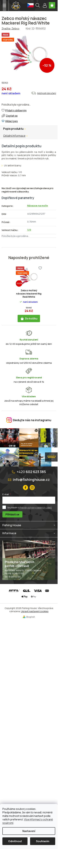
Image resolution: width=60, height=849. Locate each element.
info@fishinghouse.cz (31, 479)
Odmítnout (15, 841)
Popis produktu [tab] (13, 129)
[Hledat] (37, 6)
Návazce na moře (37, 205)
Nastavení (28, 831)
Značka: (10, 28)
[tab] (17, 135)
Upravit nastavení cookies (34, 611)
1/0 (29, 229)
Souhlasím (42, 841)
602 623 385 (31, 471)
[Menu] (4, 5)
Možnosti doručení (46, 93)
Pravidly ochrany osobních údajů (36, 507)
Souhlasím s (29, 507)
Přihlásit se (12, 514)
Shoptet (30, 616)
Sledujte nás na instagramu (32, 420)
